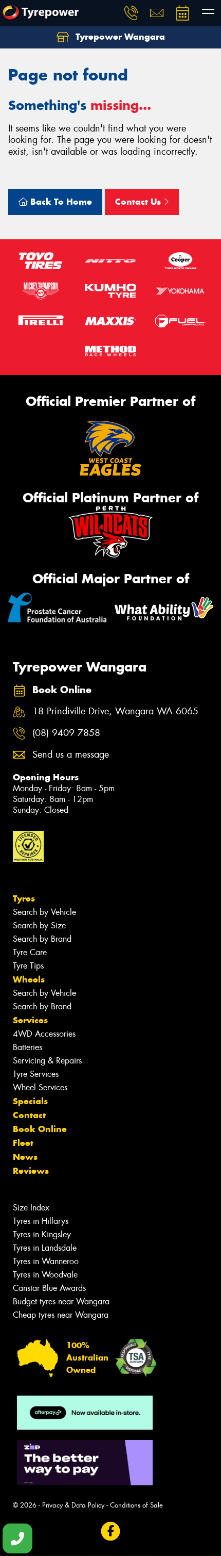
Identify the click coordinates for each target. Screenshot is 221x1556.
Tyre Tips (28, 965)
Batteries (27, 1047)
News (25, 1156)
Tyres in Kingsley (42, 1234)
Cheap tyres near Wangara (60, 1314)
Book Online (40, 1129)
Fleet (23, 1143)
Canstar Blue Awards (49, 1288)
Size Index (31, 1207)
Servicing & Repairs (47, 1060)
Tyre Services (36, 1074)
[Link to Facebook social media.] (110, 1531)
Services (30, 1020)
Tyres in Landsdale (45, 1247)
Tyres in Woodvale (45, 1274)
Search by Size (39, 925)
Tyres (24, 898)
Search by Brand (42, 938)
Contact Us (139, 201)
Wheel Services (40, 1087)
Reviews (31, 1170)
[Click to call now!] (131, 13)
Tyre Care (30, 952)
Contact (29, 1115)
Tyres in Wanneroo (46, 1261)
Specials (30, 1101)
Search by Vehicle (44, 912)
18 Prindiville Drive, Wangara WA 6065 (115, 711)
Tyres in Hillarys (40, 1221)
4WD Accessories (44, 1033)
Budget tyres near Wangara (61, 1301)
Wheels (29, 979)
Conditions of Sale (136, 1505)
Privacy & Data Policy (73, 1505)
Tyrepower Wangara (119, 36)
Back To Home (60, 201)
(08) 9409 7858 (66, 733)
